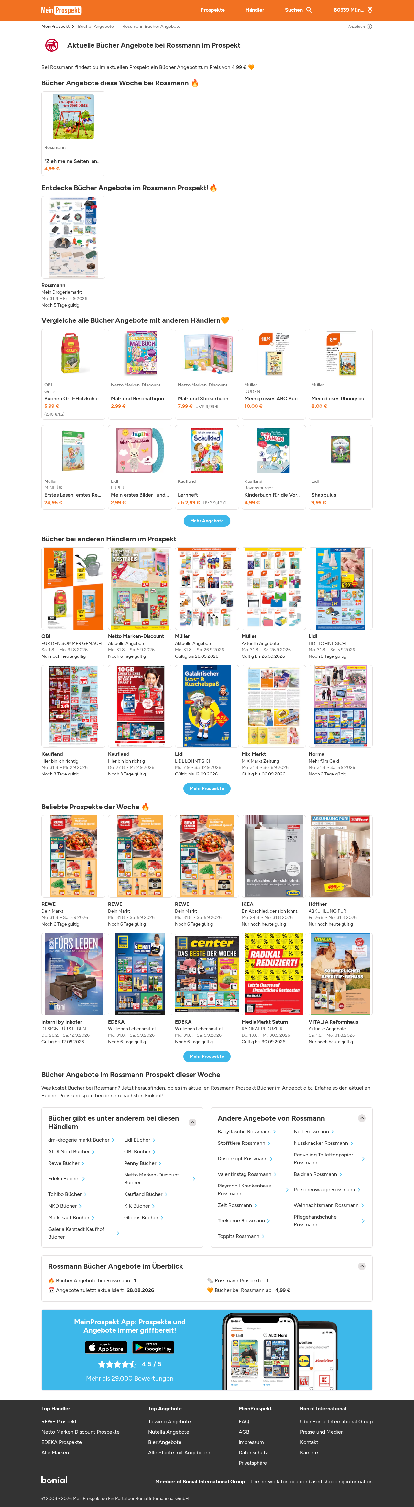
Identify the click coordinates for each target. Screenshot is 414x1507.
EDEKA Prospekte (61, 1442)
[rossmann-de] (51, 45)
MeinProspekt (55, 26)
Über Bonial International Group (336, 1421)
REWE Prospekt (59, 1421)
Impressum (251, 1442)
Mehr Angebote (207, 521)
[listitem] (73, 133)
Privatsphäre (253, 1463)
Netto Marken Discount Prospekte (80, 1432)
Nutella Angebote (168, 1432)
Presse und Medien (322, 1432)
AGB (244, 1432)
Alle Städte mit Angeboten (179, 1452)
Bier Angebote (164, 1442)
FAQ (244, 1421)
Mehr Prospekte (207, 788)
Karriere (309, 1452)
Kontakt (309, 1442)
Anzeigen (356, 26)
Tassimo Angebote (169, 1421)
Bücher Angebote (96, 26)
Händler (254, 10)
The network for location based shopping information (311, 1482)
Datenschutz (253, 1452)
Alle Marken (55, 1452)
